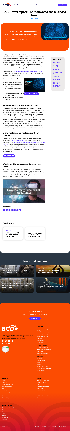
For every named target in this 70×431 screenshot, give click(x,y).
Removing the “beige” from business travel (56, 78)
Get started (62, 4)
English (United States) (8, 408)
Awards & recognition (7, 392)
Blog (3, 388)
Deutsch (4, 409)
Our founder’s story (7, 386)
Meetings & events (41, 331)
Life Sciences (40, 351)
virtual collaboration (18, 140)
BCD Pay (39, 364)
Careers (4, 380)
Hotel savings (40, 340)
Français (4, 413)
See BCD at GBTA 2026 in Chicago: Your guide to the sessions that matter (57, 85)
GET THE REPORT (9, 156)
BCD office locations (42, 382)
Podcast (4, 396)
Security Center (54, 426)
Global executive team (7, 384)
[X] (12, 341)
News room (5, 390)
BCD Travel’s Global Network (44, 396)
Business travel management (44, 329)
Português (4, 419)
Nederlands (5, 417)
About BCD (5, 382)
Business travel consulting (43, 332)
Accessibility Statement (63, 426)
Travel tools (40, 392)
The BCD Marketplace (42, 366)
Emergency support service (43, 380)
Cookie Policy (43, 426)
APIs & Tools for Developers (44, 368)
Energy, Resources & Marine (44, 349)
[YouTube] (9, 344)
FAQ (38, 384)
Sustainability (5, 398)
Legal (49, 426)
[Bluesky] (3, 344)
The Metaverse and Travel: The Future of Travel (27, 71)
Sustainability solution (42, 336)
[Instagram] (6, 341)
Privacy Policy (36, 426)
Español (4, 411)
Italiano (4, 415)
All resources (40, 398)
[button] (56, 5)
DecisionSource (41, 360)
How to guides (40, 388)
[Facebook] (3, 341)
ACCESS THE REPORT (31, 93)
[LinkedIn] (9, 341)
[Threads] (6, 344)
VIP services (40, 342)
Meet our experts (6, 394)
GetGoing (39, 338)
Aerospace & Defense (42, 347)
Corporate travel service (43, 334)
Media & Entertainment (42, 353)
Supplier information (42, 390)
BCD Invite (39, 362)
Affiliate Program (41, 394)
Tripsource (39, 358)
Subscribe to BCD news (43, 386)
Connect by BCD (41, 370)
